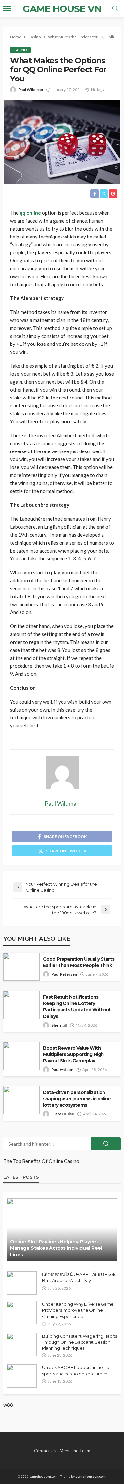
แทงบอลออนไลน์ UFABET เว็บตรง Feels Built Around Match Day (79, 1277)
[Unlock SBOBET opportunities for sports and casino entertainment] (22, 1376)
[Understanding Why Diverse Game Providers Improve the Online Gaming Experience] (22, 1312)
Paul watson (62, 1069)
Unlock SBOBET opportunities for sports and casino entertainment (76, 1370)
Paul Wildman (30, 89)
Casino (20, 50)
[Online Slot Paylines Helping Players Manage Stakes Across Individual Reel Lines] (62, 1229)
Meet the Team (75, 1450)
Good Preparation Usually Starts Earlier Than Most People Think (78, 962)
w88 (8, 1405)
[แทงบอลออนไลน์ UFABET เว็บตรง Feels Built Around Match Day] (22, 1283)
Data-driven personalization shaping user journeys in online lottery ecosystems (77, 1099)
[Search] (115, 8)
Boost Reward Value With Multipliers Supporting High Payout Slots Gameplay (73, 1054)
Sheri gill (59, 1025)
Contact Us (45, 1450)
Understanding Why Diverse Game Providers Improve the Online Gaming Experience (78, 1310)
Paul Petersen (64, 974)
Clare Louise (62, 1113)
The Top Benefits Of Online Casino (41, 1161)
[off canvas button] (7, 8)
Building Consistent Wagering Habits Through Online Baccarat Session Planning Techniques (79, 1342)
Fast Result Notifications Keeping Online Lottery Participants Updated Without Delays (77, 1006)
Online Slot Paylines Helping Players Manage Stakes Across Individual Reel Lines (56, 1248)
